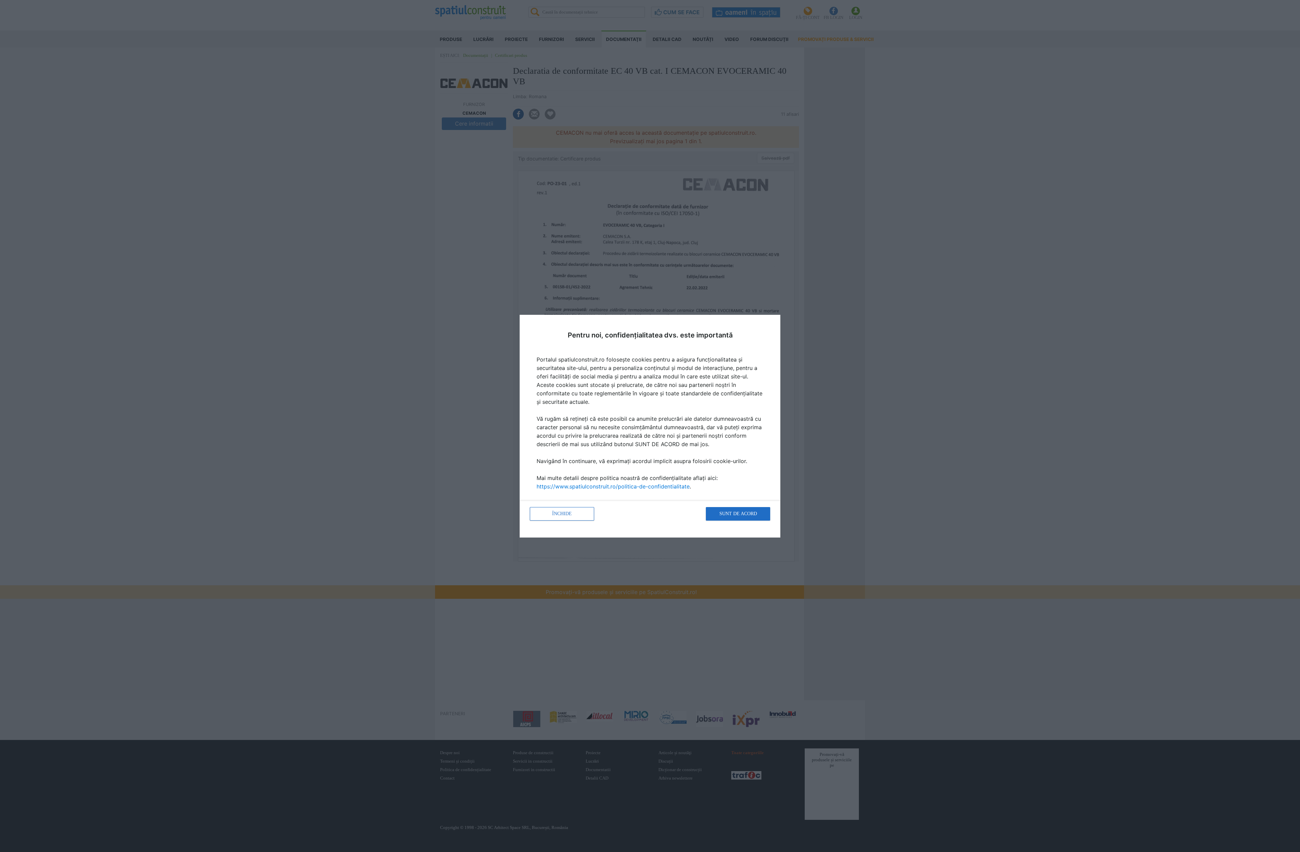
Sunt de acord (738, 513)
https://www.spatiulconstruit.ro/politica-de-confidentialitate (613, 486)
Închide (562, 513)
